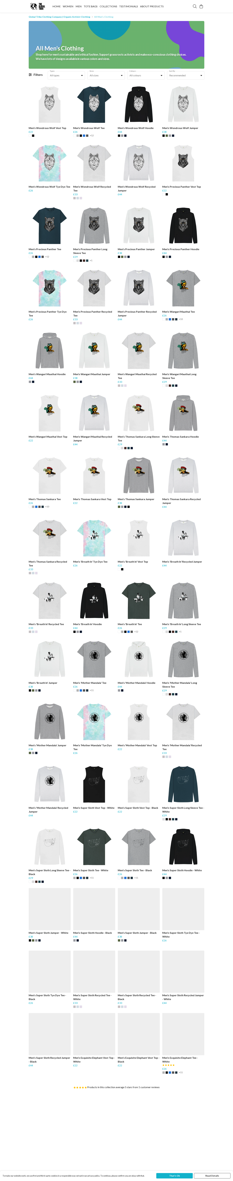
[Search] (195, 6)
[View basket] (201, 6)
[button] (82, 75)
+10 (181, 319)
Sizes (92, 71)
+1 (91, 260)
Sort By (172, 71)
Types (52, 71)
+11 (92, 690)
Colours (132, 71)
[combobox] (66, 75)
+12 (92, 135)
